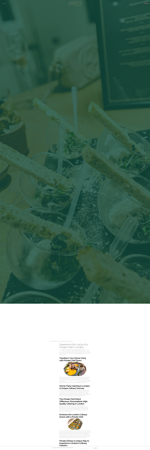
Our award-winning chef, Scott (71, 381)
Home (49, 341)
